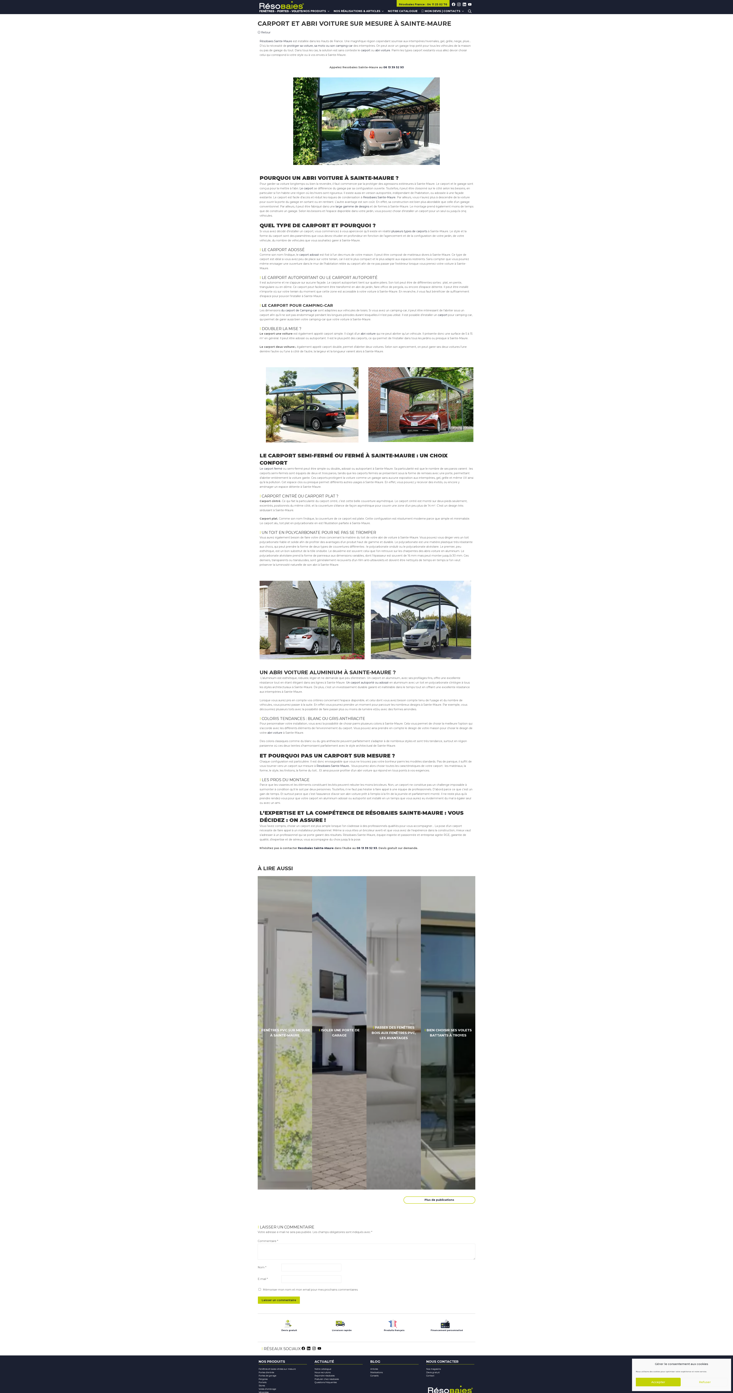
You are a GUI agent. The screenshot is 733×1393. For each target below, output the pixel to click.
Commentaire (268, 1241)
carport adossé (309, 254)
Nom (262, 1267)
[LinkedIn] (308, 1348)
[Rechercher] (469, 11)
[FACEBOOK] (453, 4)
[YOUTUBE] (469, 4)
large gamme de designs (352, 206)
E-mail (263, 1279)
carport (365, 50)
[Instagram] (314, 1348)
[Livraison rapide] (340, 1322)
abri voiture (382, 50)
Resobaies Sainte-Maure (379, 197)
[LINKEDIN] (464, 4)
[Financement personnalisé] (445, 1322)
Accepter (658, 1382)
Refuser (705, 1382)
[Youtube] (319, 1348)
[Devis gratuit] (288, 1322)
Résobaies (412, 4)
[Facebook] (303, 1348)
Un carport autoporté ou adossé (367, 682)
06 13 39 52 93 (393, 67)
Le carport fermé (271, 468)
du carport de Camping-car (298, 310)
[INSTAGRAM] (459, 4)
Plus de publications (439, 1200)
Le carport (306, 188)
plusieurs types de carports (409, 231)
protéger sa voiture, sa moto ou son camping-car (320, 45)
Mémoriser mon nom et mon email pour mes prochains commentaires (310, 1289)
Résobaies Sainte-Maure (276, 41)
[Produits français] (392, 1322)
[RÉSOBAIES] (281, 7)
